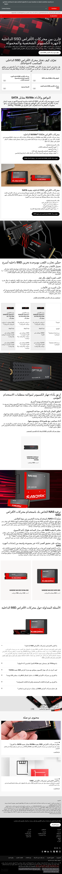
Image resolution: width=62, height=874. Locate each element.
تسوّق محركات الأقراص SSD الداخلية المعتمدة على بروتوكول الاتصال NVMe (41, 158)
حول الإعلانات (28, 857)
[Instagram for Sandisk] (60, 852)
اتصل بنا (59, 841)
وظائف (59, 839)
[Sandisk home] (54, 16)
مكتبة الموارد (28, 835)
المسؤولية (59, 833)
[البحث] (1, 16)
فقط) (14, 536)
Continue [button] (54, 8)
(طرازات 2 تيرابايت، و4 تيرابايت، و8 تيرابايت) (23, 346)
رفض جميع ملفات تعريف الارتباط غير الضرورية (29, 869)
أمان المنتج (28, 836)
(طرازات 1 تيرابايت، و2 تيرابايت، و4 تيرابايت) (23, 336)
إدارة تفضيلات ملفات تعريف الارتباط (50, 869)
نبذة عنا (59, 831)
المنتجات (44, 831)
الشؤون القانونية (50, 857)
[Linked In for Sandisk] (48, 851)
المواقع (59, 838)
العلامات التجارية (19, 857)
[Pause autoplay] (2, 54)
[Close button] (3, 2)
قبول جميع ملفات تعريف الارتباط (51, 871)
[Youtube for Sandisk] (45, 851)
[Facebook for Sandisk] (57, 851)
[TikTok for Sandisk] (54, 852)
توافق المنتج (11, 857)
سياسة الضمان (28, 833)
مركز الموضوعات (42, 835)
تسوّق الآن (41, 318)
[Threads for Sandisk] (42, 852)
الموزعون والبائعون (42, 833)
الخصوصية (59, 857)
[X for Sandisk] (51, 852)
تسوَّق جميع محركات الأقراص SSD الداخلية (49, 52)
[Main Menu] (60, 16)
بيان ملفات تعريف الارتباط (24, 866)
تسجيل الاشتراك (55, 824)
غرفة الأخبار (58, 836)
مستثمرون (58, 835)
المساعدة (29, 831)
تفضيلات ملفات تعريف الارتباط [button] (54, 860)
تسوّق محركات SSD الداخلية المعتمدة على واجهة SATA (46, 214)
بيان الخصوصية (34, 866)
